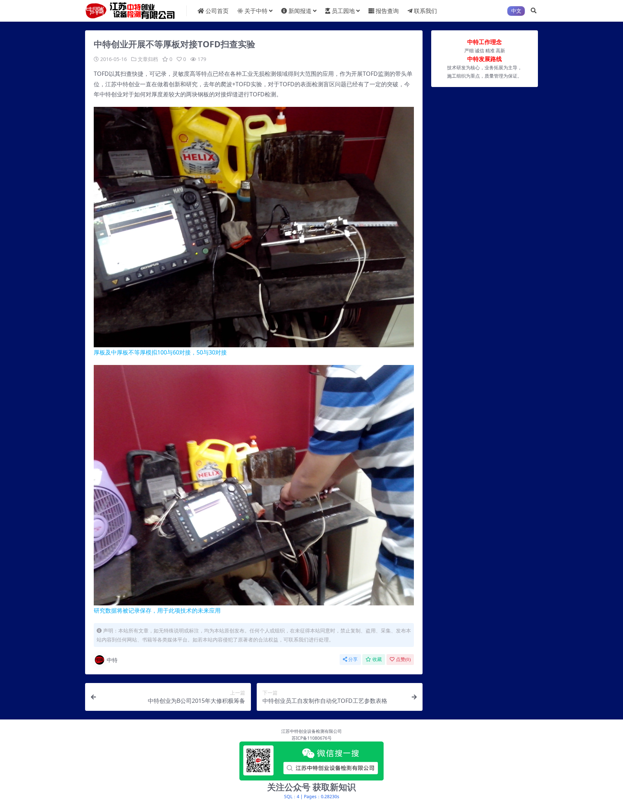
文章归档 (148, 59)
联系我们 (425, 11)
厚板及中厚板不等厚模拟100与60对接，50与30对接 (160, 352)
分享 (353, 659)
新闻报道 (300, 11)
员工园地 (343, 11)
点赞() (403, 659)
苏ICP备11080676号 (312, 738)
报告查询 (387, 11)
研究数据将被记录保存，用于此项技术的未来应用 (157, 610)
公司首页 (217, 11)
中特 (112, 660)
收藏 (377, 659)
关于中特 (256, 11)
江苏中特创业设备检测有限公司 (311, 731)
